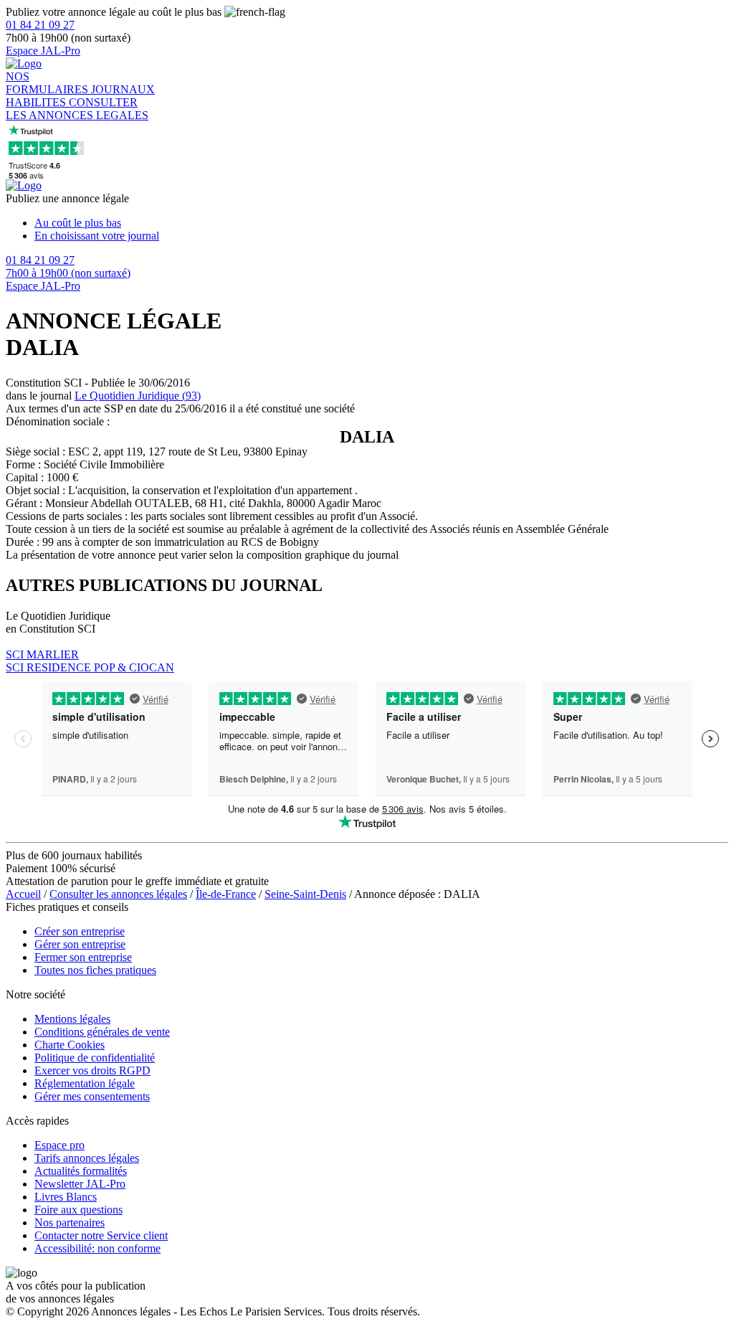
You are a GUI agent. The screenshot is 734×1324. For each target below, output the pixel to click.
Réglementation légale (84, 1083)
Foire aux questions (78, 1210)
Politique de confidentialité (94, 1057)
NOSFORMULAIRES (48, 82)
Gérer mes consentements (92, 1096)
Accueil (23, 894)
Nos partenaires (69, 1222)
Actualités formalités (80, 1171)
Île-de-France (226, 894)
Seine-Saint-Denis (305, 894)
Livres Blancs (65, 1197)
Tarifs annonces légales (86, 1158)
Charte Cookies (69, 1045)
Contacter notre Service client (101, 1235)
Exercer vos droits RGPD (92, 1070)
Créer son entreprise (79, 931)
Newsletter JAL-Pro (79, 1184)
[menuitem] (381, 223)
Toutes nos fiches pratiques (95, 970)
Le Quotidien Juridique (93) (138, 395)
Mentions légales (72, 1019)
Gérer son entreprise (79, 944)
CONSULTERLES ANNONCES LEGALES (77, 108)
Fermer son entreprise (83, 957)
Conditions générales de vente (102, 1032)
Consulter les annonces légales (118, 894)
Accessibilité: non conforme (97, 1248)
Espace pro (59, 1145)
